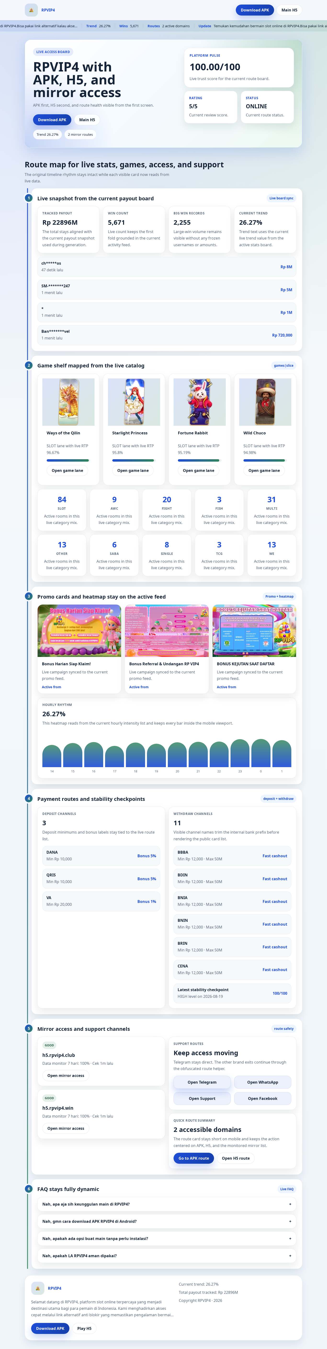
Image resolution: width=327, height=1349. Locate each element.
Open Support (202, 1098)
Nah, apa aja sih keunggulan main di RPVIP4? (166, 1204)
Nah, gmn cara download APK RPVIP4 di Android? (166, 1221)
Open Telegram (202, 1082)
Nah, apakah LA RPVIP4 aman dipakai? (166, 1255)
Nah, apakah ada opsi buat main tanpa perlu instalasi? (166, 1238)
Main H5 (289, 10)
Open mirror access (65, 1075)
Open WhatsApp (262, 1082)
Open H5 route (236, 1158)
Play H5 (84, 1328)
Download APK (255, 10)
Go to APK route (194, 1158)
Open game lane (67, 470)
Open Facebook (262, 1098)
